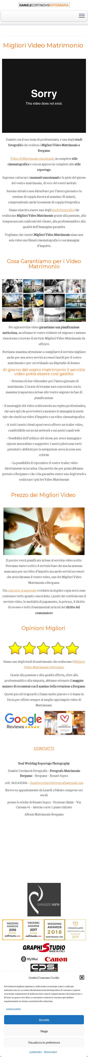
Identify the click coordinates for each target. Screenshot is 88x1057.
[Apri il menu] (82, 16)
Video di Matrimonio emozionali (32, 158)
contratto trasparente (22, 590)
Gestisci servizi (13, 1008)
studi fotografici (63, 210)
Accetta (44, 1020)
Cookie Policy (35, 1051)
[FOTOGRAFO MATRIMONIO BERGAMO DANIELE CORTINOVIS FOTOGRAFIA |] (44, 5)
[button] (82, 977)
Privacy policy (50, 1051)
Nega (44, 1031)
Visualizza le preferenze (44, 1042)
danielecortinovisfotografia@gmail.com (56, 783)
